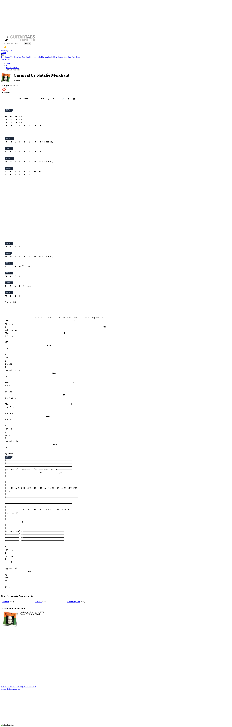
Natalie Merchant (12, 68)
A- (48, 99)
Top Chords (5, 57)
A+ (54, 99)
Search (27, 43)
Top (2, 55)
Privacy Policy (6, 689)
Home (3, 53)
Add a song (5, 59)
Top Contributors (32, 57)
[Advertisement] (73, 18)
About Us (16, 689)
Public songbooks (46, 57)
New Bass (76, 57)
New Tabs (67, 57)
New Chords (58, 57)
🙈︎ (74, 99)
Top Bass (21, 57)
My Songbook (6, 50)
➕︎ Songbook (9, 99)
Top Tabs (14, 57)
